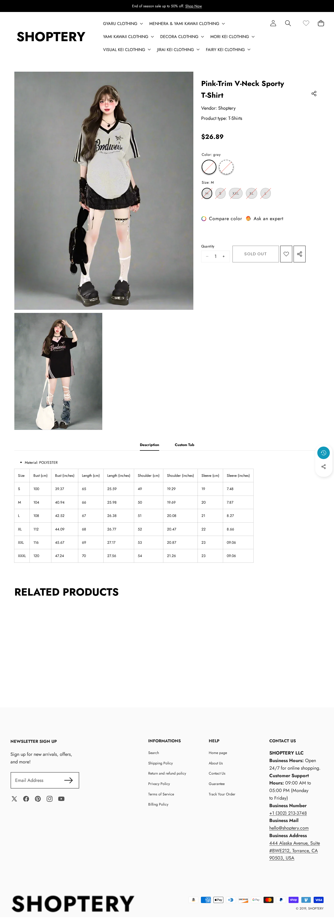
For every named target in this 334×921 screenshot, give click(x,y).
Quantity (207, 246)
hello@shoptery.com (289, 828)
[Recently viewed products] (323, 453)
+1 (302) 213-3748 (288, 813)
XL (253, 194)
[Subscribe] (68, 780)
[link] (306, 23)
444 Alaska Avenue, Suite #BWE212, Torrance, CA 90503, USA (294, 851)
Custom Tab (184, 444)
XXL (237, 194)
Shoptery (227, 108)
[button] (288, 23)
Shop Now (193, 6)
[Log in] (273, 23)
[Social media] (323, 466)
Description (149, 444)
